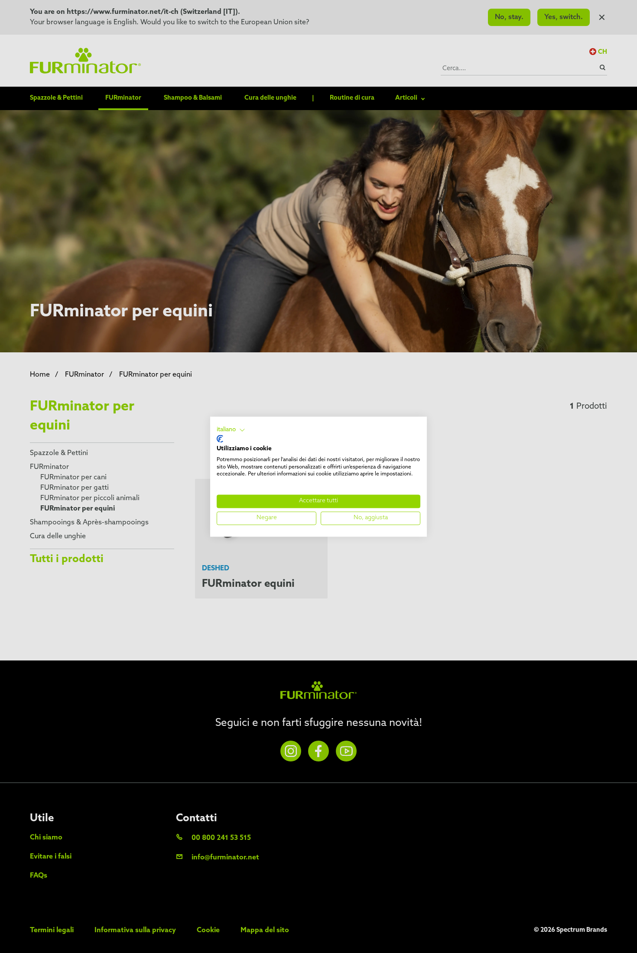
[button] (231, 430)
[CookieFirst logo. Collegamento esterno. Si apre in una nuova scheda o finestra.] (220, 439)
